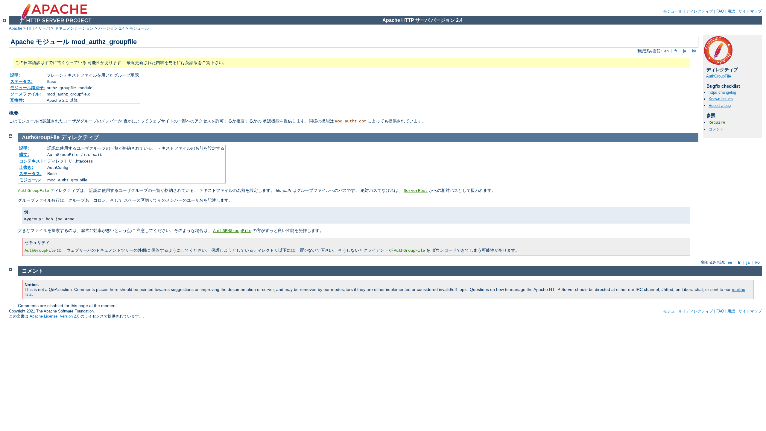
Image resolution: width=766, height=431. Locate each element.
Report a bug (720, 105)
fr (675, 51)
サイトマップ (750, 11)
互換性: (17, 100)
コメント (716, 129)
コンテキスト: (32, 161)
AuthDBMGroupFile (232, 230)
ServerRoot (416, 190)
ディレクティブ (699, 11)
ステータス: (21, 81)
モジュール (673, 11)
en (666, 51)
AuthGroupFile (718, 76)
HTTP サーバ (38, 28)
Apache (15, 28)
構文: (24, 154)
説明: (15, 75)
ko (694, 51)
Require (717, 122)
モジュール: (30, 179)
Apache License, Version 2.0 (54, 316)
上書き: (26, 167)
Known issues (721, 99)
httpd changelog (722, 92)
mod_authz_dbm (350, 121)
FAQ (720, 11)
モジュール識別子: (27, 87)
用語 (731, 11)
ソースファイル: (25, 94)
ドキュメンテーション (74, 28)
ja (684, 51)
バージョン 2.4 (111, 28)
